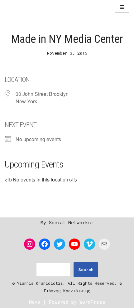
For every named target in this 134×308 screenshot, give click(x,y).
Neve (34, 302)
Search (85, 269)
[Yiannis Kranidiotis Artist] (23, 7)
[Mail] (104, 244)
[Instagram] (29, 244)
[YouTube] (74, 244)
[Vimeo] (89, 244)
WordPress (92, 302)
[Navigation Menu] (122, 7)
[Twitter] (59, 244)
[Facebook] (44, 244)
